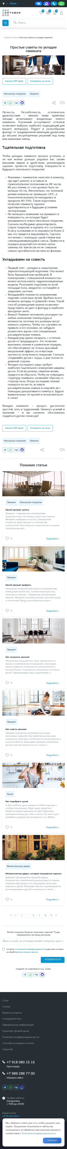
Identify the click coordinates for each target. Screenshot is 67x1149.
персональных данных (28, 952)
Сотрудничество (11, 1019)
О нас (5, 1000)
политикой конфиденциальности (30, 949)
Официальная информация (18, 1025)
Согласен (52, 1140)
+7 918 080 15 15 (21, 1062)
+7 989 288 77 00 (21, 1074)
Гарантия (7, 1049)
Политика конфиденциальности (20, 1037)
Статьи (6, 1007)
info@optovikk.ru (11, 1116)
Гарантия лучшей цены (15, 1031)
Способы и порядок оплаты (18, 1043)
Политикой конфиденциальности (39, 1134)
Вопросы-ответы (12, 1013)
